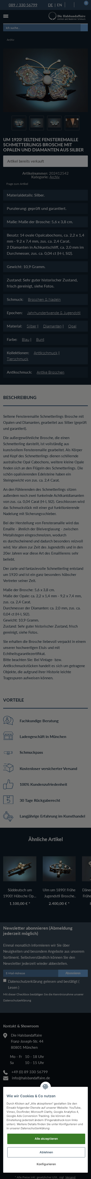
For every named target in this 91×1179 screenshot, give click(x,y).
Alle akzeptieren (46, 1138)
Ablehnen (46, 1152)
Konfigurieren (46, 1164)
